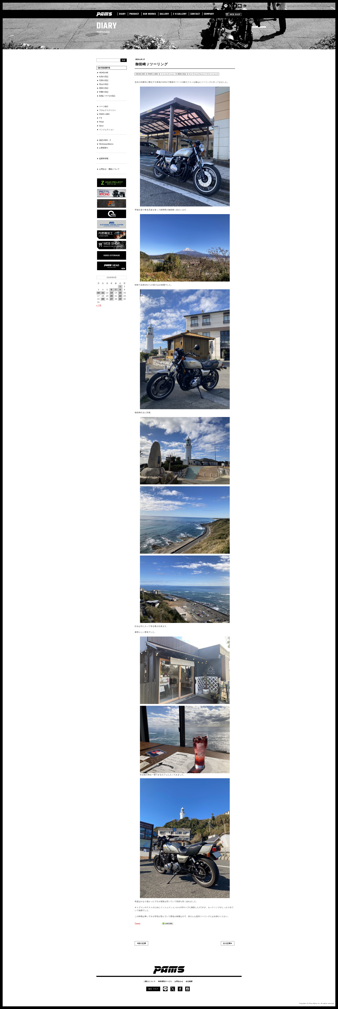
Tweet (137, 923)
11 (103, 293)
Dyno (101, 126)
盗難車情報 (103, 158)
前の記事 (142, 943)
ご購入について (150, 981)
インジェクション (168, 74)
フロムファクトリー (107, 110)
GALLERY (164, 14)
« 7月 (98, 305)
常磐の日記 (103, 92)
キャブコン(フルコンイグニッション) (203, 74)
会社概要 (189, 981)
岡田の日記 (182, 74)
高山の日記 (103, 84)
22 (120, 296)
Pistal (101, 122)
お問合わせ (179, 981)
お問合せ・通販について (109, 169)
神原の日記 (103, 88)
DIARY (122, 14)
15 (120, 293)
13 (111, 293)
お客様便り (103, 148)
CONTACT (195, 14)
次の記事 (226, 943)
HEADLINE (140, 74)
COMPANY (209, 14)
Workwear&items (106, 144)
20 (111, 296)
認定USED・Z (105, 140)
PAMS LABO (153, 74)
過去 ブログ (153, 989)
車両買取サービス (165, 981)
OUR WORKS (149, 14)
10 (98, 293)
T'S (100, 118)
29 (120, 299)
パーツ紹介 (103, 106)
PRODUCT (134, 14)
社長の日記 (103, 76)
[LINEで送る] (167, 923)
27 (111, 299)
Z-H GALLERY (180, 14)
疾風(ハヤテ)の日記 (107, 96)
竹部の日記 (103, 80)
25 (103, 299)
